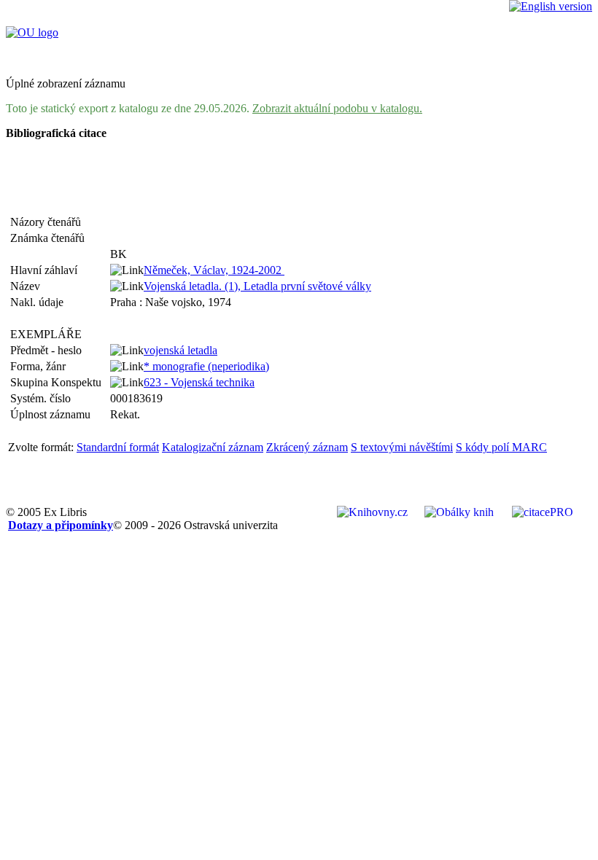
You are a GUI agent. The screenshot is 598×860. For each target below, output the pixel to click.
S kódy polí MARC (501, 447)
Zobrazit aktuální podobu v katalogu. (337, 108)
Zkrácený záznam (307, 447)
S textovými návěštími (402, 447)
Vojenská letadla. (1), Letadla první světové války (257, 286)
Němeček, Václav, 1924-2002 (214, 270)
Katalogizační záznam (212, 447)
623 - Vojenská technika (199, 382)
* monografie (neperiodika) (206, 366)
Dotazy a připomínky (60, 525)
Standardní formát (118, 447)
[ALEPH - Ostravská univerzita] (32, 32)
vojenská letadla (180, 350)
